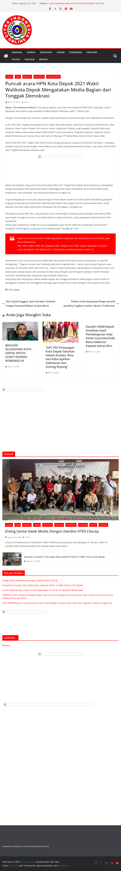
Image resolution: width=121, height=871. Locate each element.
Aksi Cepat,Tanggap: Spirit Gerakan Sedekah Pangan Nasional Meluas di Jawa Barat (30, 303)
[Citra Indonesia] (5, 55)
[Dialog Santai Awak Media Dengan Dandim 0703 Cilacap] (60, 489)
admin (26, 102)
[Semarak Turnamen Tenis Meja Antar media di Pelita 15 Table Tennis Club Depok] (12, 559)
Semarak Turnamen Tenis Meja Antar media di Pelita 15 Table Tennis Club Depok (64, 556)
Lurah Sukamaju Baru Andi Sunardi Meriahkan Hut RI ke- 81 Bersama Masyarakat (42, 590)
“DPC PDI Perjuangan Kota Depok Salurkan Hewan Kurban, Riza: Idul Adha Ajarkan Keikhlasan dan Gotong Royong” (60, 357)
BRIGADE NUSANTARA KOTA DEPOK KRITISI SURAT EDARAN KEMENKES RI (18, 353)
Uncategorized (53, 77)
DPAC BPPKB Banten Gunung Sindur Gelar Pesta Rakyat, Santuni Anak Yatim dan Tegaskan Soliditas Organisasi (57, 603)
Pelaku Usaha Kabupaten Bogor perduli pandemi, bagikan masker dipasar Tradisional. (89, 303)
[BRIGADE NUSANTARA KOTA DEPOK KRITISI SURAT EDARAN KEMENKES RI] (20, 323)
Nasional (17, 52)
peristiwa (91, 52)
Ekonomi (26, 525)
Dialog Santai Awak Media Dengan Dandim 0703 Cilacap (52, 531)
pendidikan (75, 52)
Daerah (31, 52)
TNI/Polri (29, 59)
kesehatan (46, 52)
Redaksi (43, 59)
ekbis (18, 77)
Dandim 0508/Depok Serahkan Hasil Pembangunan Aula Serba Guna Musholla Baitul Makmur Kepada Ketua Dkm (100, 336)
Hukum (60, 52)
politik (16, 59)
